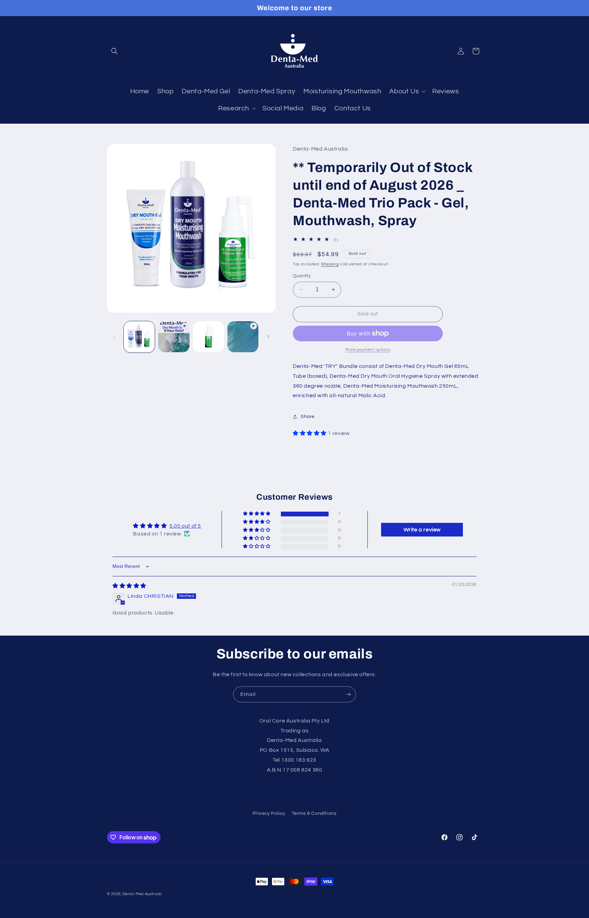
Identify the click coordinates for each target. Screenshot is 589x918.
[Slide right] (268, 336)
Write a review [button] (422, 529)
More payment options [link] (367, 349)
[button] (114, 51)
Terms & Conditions (314, 813)
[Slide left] (114, 336)
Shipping (330, 264)
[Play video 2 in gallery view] (242, 336)
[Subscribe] (348, 694)
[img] (129, 586)
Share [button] (308, 416)
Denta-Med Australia (142, 894)
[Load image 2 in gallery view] (208, 336)
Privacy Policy (269, 813)
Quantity (302, 276)
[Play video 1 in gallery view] (173, 336)
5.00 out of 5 (185, 526)
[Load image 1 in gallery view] (139, 336)
